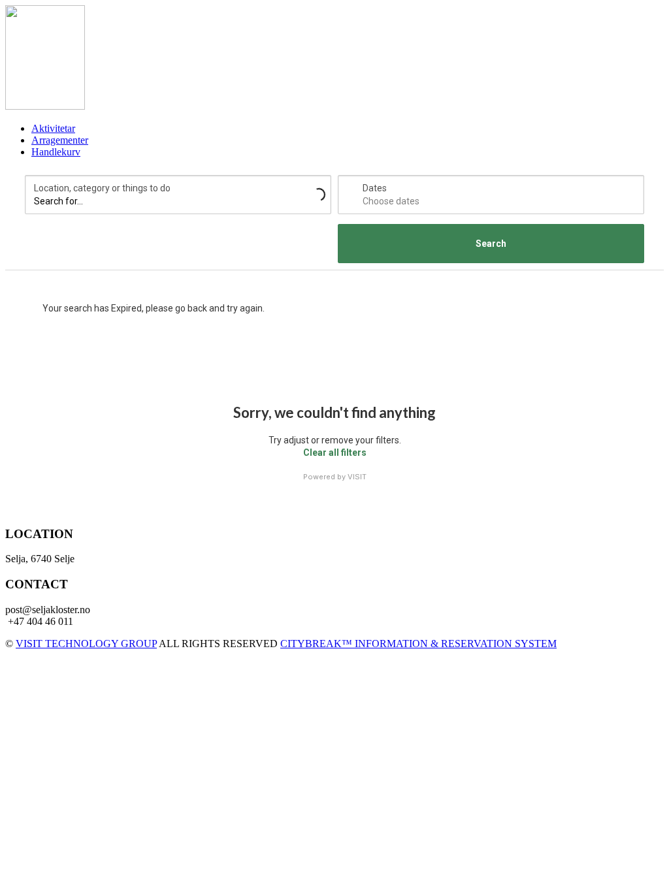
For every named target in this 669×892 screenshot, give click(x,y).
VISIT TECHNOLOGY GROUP (86, 643)
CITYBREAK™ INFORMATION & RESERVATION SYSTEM (418, 643)
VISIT (357, 476)
